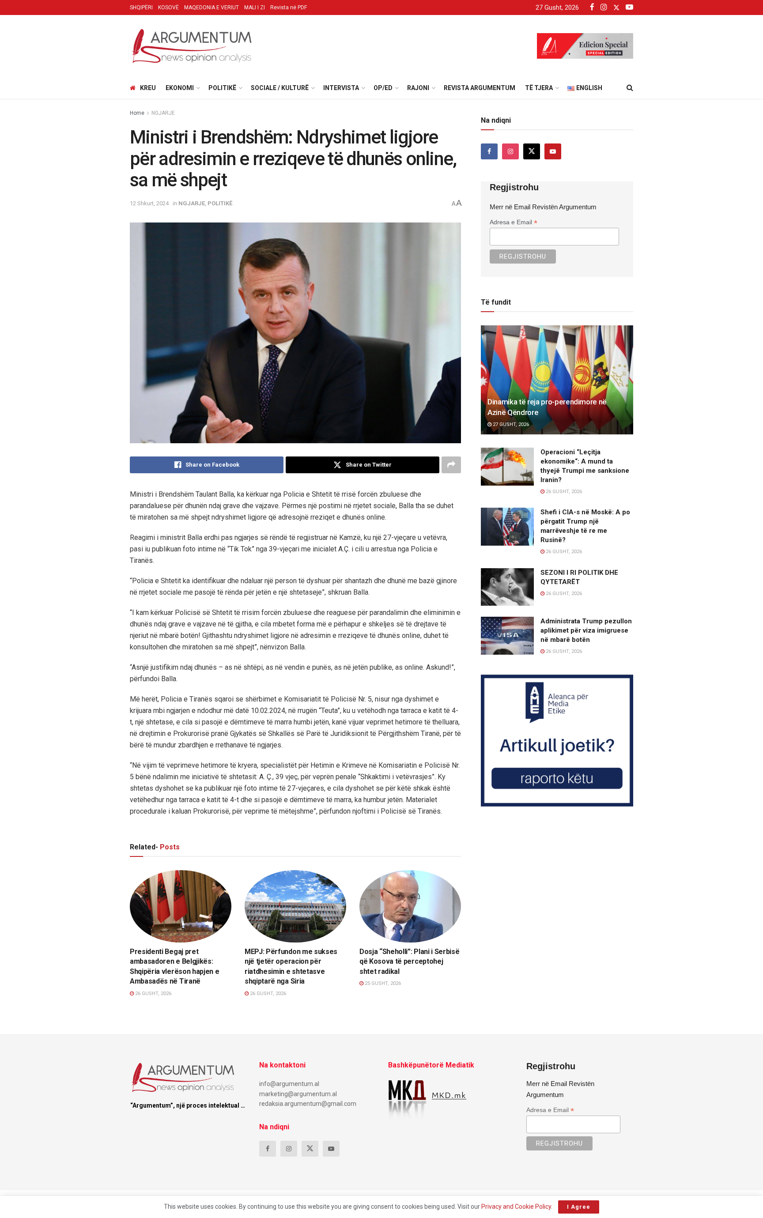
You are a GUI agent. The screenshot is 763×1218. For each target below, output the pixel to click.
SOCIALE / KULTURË (280, 87)
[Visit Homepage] (191, 46)
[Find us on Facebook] (489, 151)
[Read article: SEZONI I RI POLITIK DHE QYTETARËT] (507, 587)
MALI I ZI (254, 7)
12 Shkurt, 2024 (149, 203)
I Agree (578, 1206)
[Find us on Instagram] (510, 151)
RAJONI (418, 87)
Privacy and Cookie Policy (516, 1206)
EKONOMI (180, 87)
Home (137, 113)
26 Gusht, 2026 (152, 993)
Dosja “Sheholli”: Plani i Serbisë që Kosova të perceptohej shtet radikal (409, 961)
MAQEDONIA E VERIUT (211, 7)
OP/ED (383, 87)
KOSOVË (168, 7)
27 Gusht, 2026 (510, 424)
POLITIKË (222, 87)
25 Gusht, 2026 (382, 983)
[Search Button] (630, 88)
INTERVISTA (341, 87)
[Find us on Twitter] (531, 151)
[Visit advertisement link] (557, 741)
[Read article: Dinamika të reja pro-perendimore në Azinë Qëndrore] (557, 379)
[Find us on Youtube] (552, 151)
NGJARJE (163, 113)
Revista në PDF (288, 7)
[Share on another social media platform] (451, 464)
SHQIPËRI (141, 7)
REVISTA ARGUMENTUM (479, 87)
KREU (148, 87)
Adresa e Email (513, 222)
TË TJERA (539, 87)
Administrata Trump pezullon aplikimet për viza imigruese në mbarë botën (586, 630)
